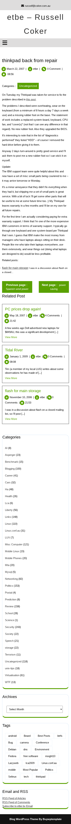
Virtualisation (12, 675)
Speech (9, 640)
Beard (27, 735)
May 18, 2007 (18, 315)
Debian (12, 749)
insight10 (50, 756)
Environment (42, 749)
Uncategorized (28, 86)
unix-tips (9, 668)
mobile (12, 769)
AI (6, 448)
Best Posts (44, 735)
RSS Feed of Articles (14, 798)
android (12, 735)
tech (26, 776)
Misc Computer (13, 544)
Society (9, 633)
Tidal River (14, 350)
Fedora (12, 756)
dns (25, 749)
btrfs (59, 735)
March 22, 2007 (15, 68)
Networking (11, 578)
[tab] (5, 42)
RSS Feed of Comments (16, 802)
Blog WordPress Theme (23, 819)
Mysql (8, 571)
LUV (7, 537)
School (9, 613)
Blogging (10, 468)
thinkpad (40, 776)
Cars (8, 482)
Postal (8, 592)
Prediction (10, 599)
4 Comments (53, 315)
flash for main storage (15, 267)
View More (11, 337)
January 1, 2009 (20, 356)
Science (9, 620)
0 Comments (56, 356)
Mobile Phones (13, 558)
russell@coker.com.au (35, 5)
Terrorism (10, 654)
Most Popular (30, 769)
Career (9, 475)
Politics (9, 585)
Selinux (12, 776)
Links (8, 516)
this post (31, 99)
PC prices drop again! (23, 309)
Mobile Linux (12, 551)
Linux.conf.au (12, 530)
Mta (7, 565)
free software (30, 756)
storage (9, 647)
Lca (7, 503)
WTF (8, 682)
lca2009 (30, 763)
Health (8, 496)
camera (24, 742)
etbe (35, 68)
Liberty (9, 509)
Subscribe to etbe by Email (17, 806)
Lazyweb (13, 763)
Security (9, 627)
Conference (42, 742)
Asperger (10, 454)
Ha (6, 489)
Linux (8, 523)
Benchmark (11, 461)
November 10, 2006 (22, 397)
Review (9, 606)
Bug (10, 742)
